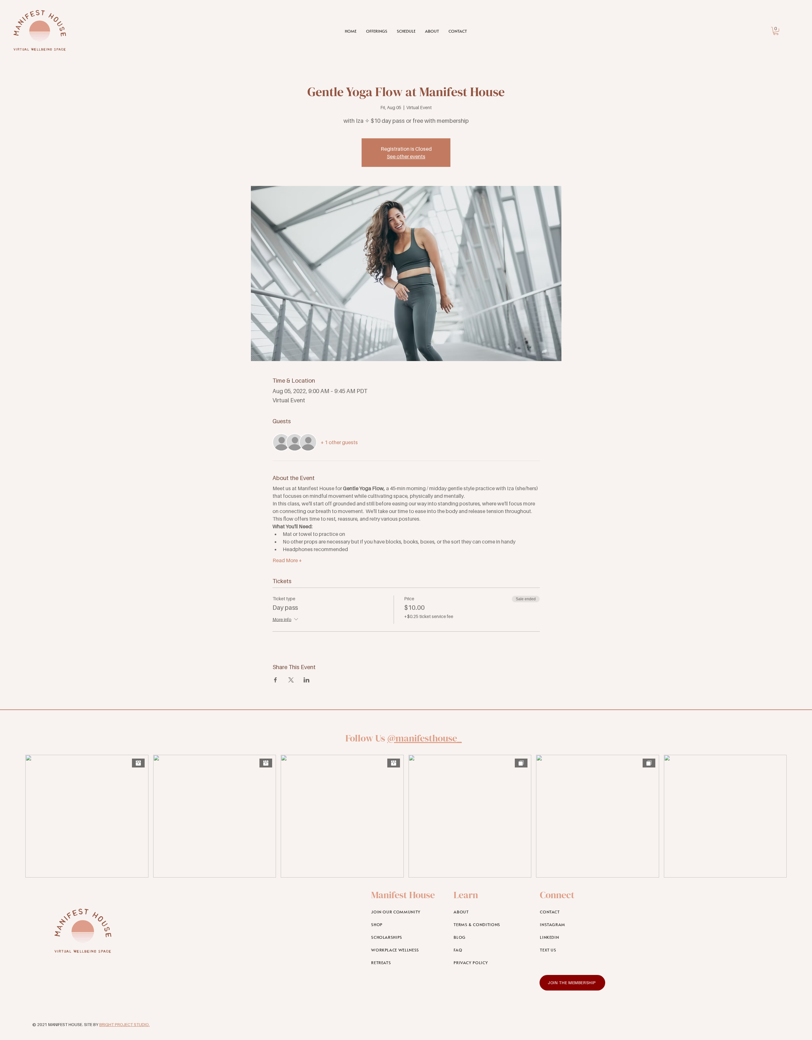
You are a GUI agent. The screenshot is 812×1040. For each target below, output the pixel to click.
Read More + (287, 560)
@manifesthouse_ (424, 738)
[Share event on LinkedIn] (307, 679)
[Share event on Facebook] (275, 679)
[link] (776, 31)
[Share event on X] (291, 679)
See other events (406, 156)
